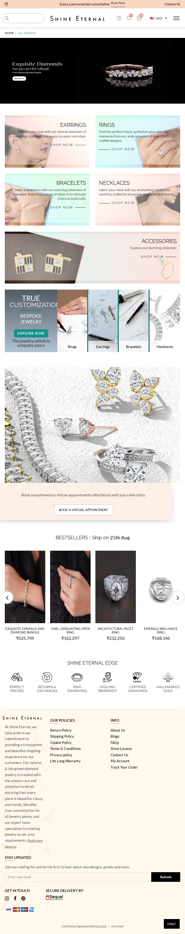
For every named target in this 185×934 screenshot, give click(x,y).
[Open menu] (176, 18)
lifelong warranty (107, 689)
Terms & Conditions (65, 748)
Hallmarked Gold (168, 689)
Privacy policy (61, 755)
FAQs (115, 742)
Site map (117, 926)
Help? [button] (171, 924)
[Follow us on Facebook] (15, 899)
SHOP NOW (61, 145)
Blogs (115, 736)
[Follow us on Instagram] (7, 899)
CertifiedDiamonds (137, 689)
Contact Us (172, 4)
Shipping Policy (62, 736)
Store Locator (121, 748)
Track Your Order (124, 767)
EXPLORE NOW (31, 333)
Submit (166, 877)
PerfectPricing (17, 689)
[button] (6, 4)
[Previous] (7, 597)
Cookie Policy (61, 742)
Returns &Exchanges (47, 689)
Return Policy (61, 730)
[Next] (178, 597)
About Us (118, 730)
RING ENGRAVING (77, 689)
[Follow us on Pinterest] (23, 899)
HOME (9, 33)
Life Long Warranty (65, 761)
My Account (120, 761)
